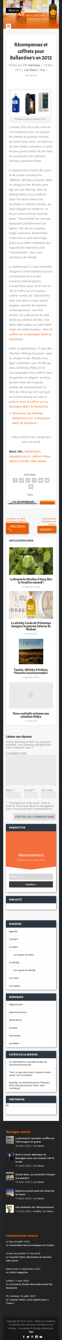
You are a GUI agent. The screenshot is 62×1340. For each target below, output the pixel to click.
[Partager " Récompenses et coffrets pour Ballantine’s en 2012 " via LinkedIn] (40, 480)
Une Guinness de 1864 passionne (34, 1207)
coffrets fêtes (41, 456)
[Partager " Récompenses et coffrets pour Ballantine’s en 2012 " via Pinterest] (34, 480)
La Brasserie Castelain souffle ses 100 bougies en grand (35, 1140)
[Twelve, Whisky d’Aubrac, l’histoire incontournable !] (31, 651)
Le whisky (14, 962)
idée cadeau (39, 461)
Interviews (14, 1035)
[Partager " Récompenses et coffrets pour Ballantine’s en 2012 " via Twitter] (21, 480)
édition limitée (19, 461)
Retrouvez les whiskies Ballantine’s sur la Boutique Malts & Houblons (31, 418)
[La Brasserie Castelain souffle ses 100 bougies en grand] (10, 1140)
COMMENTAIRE (16, 753)
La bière (13, 946)
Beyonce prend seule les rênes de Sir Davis (34, 1192)
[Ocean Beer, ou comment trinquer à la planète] (10, 1176)
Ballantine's (33, 451)
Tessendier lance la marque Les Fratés (31, 1245)
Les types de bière (24, 954)
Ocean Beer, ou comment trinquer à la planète (35, 1176)
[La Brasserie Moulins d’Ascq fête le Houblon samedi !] (31, 561)
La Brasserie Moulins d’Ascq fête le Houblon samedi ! (31, 580)
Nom (10, 790)
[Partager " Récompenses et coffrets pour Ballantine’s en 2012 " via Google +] (28, 480)
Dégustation (16, 1004)
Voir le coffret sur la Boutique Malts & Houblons (30, 334)
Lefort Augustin (18, 1272)
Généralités (15, 1019)
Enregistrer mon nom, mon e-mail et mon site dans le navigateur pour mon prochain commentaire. (30, 806)
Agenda (13, 931)
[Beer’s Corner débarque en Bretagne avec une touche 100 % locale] (10, 1156)
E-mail (29, 790)
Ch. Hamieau (31, 65)
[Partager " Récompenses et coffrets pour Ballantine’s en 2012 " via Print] (31, 486)
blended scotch (19, 456)
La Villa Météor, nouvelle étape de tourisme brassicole (28, 1063)
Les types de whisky (25, 970)
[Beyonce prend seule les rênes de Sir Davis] (10, 1192)
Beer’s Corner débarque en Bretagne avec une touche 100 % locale (34, 1158)
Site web (47, 790)
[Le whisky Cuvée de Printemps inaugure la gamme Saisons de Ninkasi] (31, 605)
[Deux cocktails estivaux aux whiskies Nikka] (31, 695)
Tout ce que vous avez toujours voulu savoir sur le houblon (30, 1074)
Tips (31, 1331)
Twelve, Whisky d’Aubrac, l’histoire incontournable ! (31, 671)
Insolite (13, 1027)
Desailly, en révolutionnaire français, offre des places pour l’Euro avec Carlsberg (29, 1085)
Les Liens (14, 977)
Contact (13, 939)
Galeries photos (18, 1012)
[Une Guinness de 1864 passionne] (10, 1209)
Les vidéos (14, 985)
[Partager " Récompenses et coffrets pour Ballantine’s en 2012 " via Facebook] (15, 480)
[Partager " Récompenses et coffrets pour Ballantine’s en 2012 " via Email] (47, 480)
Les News (30, 70)
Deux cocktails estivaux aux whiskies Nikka (31, 715)
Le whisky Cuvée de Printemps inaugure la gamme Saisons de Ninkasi (31, 626)
